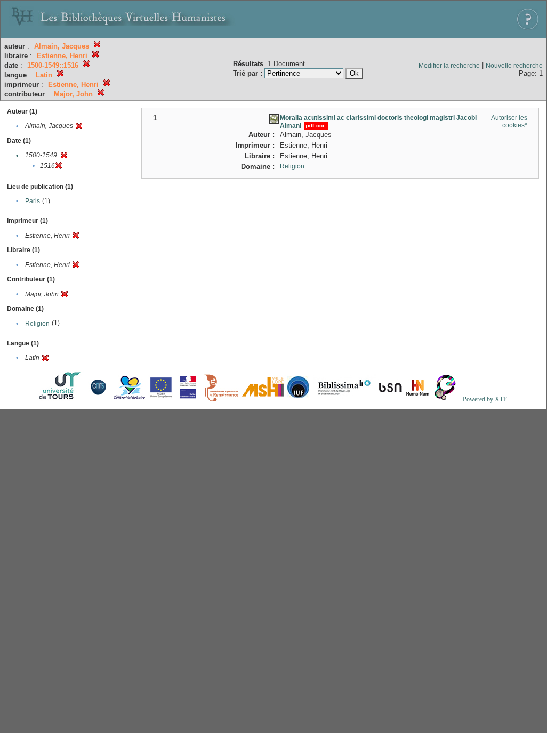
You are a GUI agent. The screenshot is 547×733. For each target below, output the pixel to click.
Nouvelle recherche (514, 65)
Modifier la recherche (449, 65)
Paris (32, 201)
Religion (37, 323)
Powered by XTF (485, 399)
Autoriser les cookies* (509, 121)
